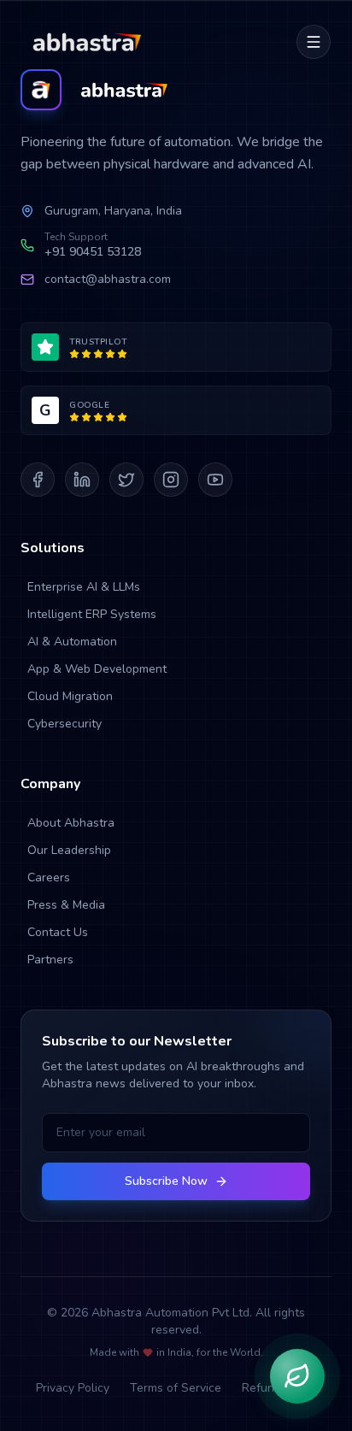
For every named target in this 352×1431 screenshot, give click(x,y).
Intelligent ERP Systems (91, 614)
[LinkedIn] (82, 479)
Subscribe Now (166, 1181)
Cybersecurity (64, 724)
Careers (48, 877)
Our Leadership (69, 850)
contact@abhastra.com (107, 279)
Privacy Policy (72, 1388)
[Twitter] (126, 479)
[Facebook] (38, 479)
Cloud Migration (70, 696)
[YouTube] (215, 479)
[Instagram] (171, 479)
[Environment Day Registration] (297, 1376)
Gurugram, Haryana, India (113, 211)
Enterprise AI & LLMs (83, 587)
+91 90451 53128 (92, 252)
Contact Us (57, 932)
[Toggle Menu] (313, 42)
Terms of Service (175, 1388)
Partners (50, 959)
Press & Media (66, 905)
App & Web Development (97, 669)
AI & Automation (72, 641)
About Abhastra (70, 823)
